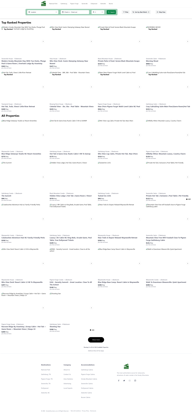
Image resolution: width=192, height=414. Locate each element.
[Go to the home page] (43, 3)
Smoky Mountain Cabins (89, 379)
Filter (126, 12)
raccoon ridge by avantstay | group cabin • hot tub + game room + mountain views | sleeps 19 (24, 327)
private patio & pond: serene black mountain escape (119, 61)
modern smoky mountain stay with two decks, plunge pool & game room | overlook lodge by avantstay (24, 62)
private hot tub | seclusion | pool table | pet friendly (167, 196)
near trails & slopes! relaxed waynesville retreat (117, 237)
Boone (111, 3)
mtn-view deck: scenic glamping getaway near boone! (69, 62)
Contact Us (67, 374)
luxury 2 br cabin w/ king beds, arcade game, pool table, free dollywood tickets (71, 238)
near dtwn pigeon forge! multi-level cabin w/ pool (119, 106)
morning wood (152, 61)
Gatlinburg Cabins (87, 370)
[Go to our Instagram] (135, 380)
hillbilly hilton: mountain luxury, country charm (166, 154)
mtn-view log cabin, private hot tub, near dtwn (118, 154)
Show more (96, 340)
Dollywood (94, 3)
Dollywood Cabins (87, 388)
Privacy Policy (85, 411)
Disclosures (93, 411)
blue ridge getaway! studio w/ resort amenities (21, 154)
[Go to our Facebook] (118, 380)
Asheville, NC (45, 393)
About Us (67, 370)
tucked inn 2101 (104, 196)
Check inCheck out (70, 12)
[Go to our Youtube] (129, 380)
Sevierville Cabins (87, 383)
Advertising (67, 383)
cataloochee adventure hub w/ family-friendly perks (23, 237)
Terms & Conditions (76, 411)
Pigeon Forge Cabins (88, 374)
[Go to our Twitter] (124, 380)
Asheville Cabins (86, 393)
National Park (53, 3)
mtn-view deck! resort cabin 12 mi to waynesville (22, 282)
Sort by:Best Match (141, 12)
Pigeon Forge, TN (46, 379)
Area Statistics (68, 379)
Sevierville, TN (45, 383)
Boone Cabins (85, 397)
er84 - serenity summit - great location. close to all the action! (71, 283)
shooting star (55, 326)
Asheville (103, 3)
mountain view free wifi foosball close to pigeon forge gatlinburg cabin (166, 238)
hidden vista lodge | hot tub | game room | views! (71, 196)
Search (112, 12)
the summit (6, 196)
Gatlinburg (64, 3)
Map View (162, 12)
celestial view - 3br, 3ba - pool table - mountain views (72, 106)
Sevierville (85, 3)
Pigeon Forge (74, 3)
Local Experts (68, 388)
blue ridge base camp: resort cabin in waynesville (118, 282)
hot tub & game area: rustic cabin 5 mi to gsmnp (70, 154)
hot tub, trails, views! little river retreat (18, 106)
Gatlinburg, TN (46, 374)
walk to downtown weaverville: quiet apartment (166, 282)
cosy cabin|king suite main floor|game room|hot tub (168, 106)
